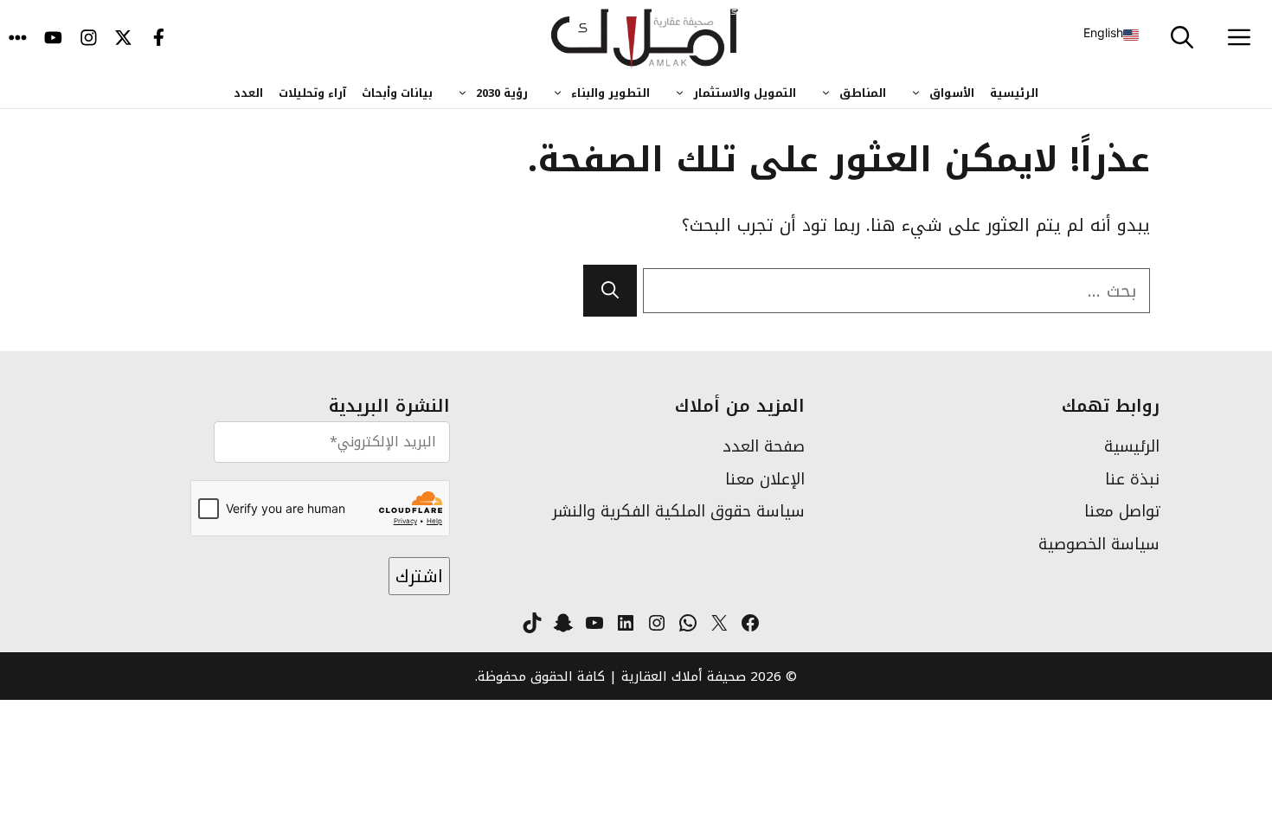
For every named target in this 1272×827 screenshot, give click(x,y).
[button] (1182, 39)
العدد (248, 93)
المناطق (862, 93)
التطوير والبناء (610, 93)
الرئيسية (1014, 93)
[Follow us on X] (123, 39)
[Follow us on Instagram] (88, 39)
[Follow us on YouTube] (53, 39)
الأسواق (951, 93)
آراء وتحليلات (312, 93)
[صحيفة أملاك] (645, 39)
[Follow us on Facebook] (159, 39)
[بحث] (610, 291)
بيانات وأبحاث (397, 93)
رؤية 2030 (502, 93)
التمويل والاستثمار (744, 93)
